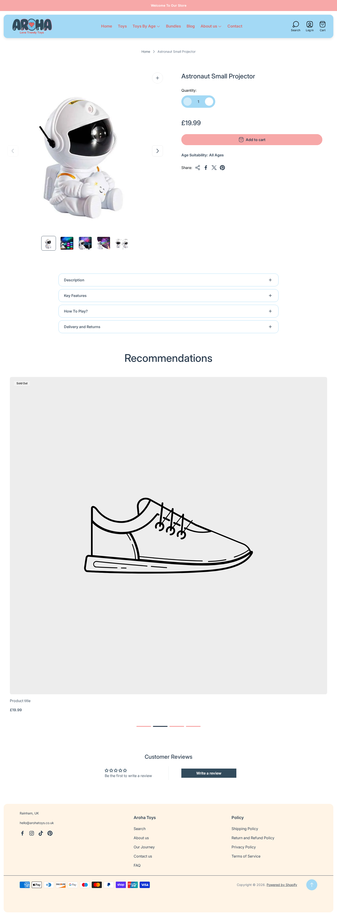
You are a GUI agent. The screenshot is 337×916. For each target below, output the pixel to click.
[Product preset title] (168, 535)
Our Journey (144, 847)
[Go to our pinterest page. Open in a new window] (50, 833)
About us (141, 838)
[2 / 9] (67, 243)
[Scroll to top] (311, 884)
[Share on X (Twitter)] (214, 167)
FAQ (137, 865)
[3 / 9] (85, 243)
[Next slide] (157, 150)
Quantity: (188, 90)
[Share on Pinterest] (222, 167)
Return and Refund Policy (253, 838)
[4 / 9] (103, 243)
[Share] (197, 167)
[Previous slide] (12, 150)
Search (140, 828)
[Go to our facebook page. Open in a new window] (22, 833)
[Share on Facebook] (206, 167)
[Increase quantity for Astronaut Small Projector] (209, 101)
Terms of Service (246, 856)
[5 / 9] (122, 243)
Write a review (208, 773)
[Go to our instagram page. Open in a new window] (31, 833)
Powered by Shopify (282, 885)
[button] (143, 726)
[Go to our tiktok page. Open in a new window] (41, 833)
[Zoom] (157, 77)
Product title (20, 700)
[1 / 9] (48, 243)
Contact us (143, 856)
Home (145, 51)
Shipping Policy (245, 828)
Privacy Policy (244, 847)
